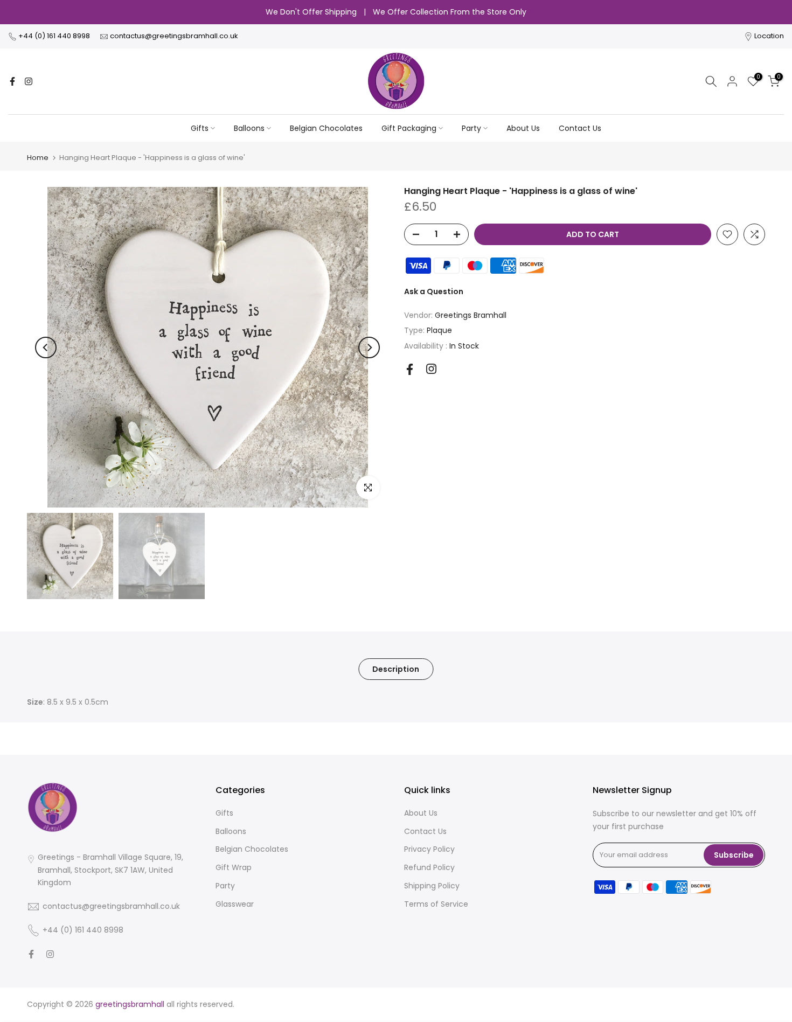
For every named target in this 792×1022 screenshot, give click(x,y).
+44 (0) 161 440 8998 (55, 36)
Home (37, 157)
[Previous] (46, 347)
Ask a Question (433, 291)
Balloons (249, 128)
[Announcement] (396, 12)
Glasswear (235, 904)
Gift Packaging (408, 128)
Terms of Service (436, 904)
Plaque (439, 330)
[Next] (369, 347)
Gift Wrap (234, 867)
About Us (523, 128)
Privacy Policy (429, 849)
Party (471, 128)
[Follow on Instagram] (28, 81)
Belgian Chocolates (326, 128)
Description (395, 669)
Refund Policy (429, 867)
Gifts (200, 128)
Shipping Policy (432, 885)
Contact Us (580, 128)
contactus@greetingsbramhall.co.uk (174, 36)
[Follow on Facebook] (12, 81)
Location (769, 36)
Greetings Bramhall (470, 315)
